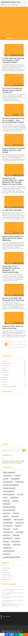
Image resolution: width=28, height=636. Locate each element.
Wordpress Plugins (6, 574)
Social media (5, 375)
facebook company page (10, 485)
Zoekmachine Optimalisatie (8, 386)
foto (5, 497)
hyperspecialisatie (9, 507)
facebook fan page (9, 488)
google (6, 500)
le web (16, 513)
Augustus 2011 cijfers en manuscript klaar (12, 327)
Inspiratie (4, 368)
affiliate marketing (9, 472)
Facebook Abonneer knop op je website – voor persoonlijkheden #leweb (13, 120)
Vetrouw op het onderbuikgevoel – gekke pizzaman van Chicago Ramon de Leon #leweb (13, 181)
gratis (15, 500)
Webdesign (5, 377)
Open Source (5, 372)
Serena (4, 589)
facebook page (8, 491)
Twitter (16, 535)
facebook (19, 482)
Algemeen (4, 361)
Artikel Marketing (6, 568)
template (6, 535)
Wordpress (4, 384)
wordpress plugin (8, 551)
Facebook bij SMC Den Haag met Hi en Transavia (13, 299)
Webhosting (5, 379)
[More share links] (25, 634)
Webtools (4, 381)
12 (21, 344)
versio (17, 538)
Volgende (22, 347)
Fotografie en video (6, 363)
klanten (6, 513)
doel (5, 478)
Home (3, 38)
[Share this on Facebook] (7, 634)
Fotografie (14, 497)
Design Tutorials (6, 572)
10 (14, 344)
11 (17, 344)
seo (15, 529)
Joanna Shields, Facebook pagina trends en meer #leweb (13, 150)
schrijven (6, 529)
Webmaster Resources (10, 2)
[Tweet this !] (11, 634)
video (6, 541)
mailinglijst (7, 519)
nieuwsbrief (7, 525)
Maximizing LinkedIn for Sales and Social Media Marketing (12, 238)
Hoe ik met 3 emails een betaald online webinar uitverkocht (12, 90)
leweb (5, 516)
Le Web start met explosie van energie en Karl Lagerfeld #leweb (13, 60)
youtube (6, 554)
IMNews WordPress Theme (13, 632)
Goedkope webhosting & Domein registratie (12, 460)
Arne (3, 593)
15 (14, 347)
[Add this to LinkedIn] (16, 634)
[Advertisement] (14, 23)
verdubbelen (7, 538)
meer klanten (18, 519)
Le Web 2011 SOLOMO (12, 210)
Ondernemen (5, 370)
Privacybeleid (6, 616)
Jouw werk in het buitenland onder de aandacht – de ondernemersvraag (11, 269)
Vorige (7, 341)
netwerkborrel (7, 522)
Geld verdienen (5, 365)
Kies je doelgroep (9, 510)
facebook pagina (8, 494)
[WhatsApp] (21, 634)
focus (20, 494)
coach (17, 475)
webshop (16, 544)
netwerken (19, 522)
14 (11, 347)
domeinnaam (7, 482)
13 (24, 344)
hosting (6, 503)
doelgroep (15, 478)
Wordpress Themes (7, 577)
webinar (6, 544)
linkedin (15, 516)
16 (17, 347)
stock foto (19, 532)
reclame (18, 525)
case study (7, 475)
